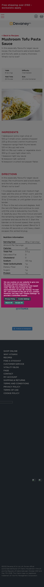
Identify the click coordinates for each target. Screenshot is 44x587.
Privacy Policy (10, 299)
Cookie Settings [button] (23, 299)
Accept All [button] (19, 302)
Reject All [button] (9, 302)
